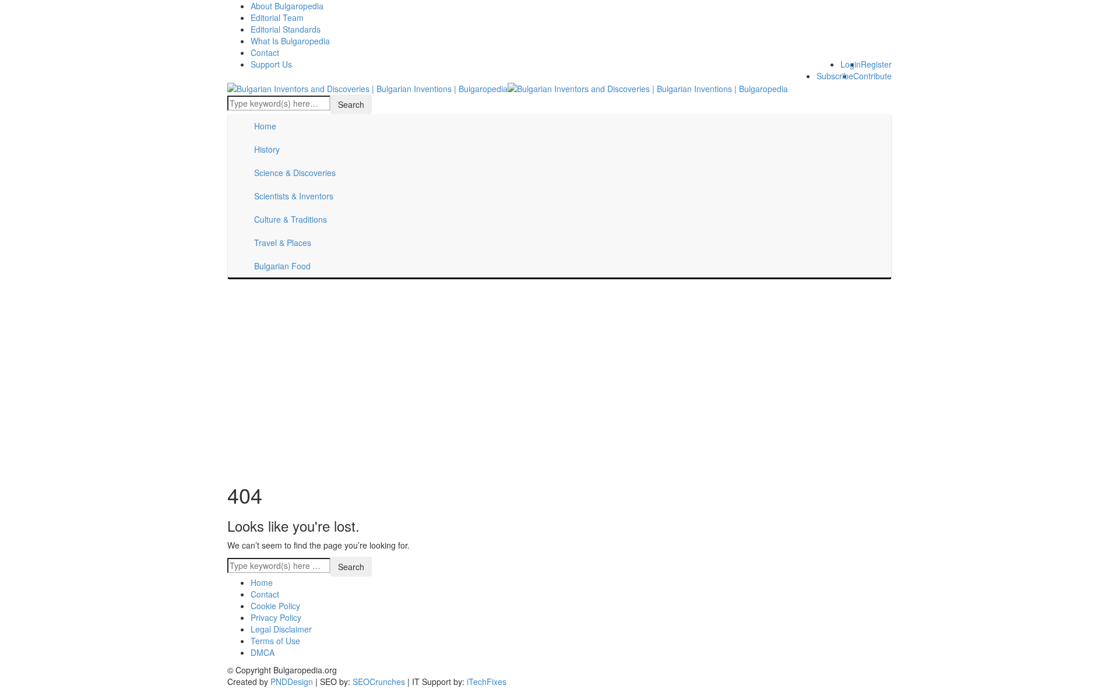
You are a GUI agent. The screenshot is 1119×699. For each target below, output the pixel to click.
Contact (265, 52)
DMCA (263, 652)
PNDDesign (291, 681)
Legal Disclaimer (281, 629)
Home (265, 126)
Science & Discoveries (295, 172)
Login (850, 64)
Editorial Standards (286, 29)
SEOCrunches (379, 681)
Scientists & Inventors (293, 196)
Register (876, 64)
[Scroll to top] (7, 695)
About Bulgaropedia (287, 6)
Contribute (872, 76)
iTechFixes (486, 681)
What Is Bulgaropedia (290, 41)
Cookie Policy (275, 606)
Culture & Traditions (290, 219)
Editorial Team (277, 17)
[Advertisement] (559, 378)
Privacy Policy (276, 617)
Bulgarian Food (282, 266)
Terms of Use (275, 641)
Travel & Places (282, 242)
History (267, 149)
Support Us (271, 64)
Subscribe (835, 76)
